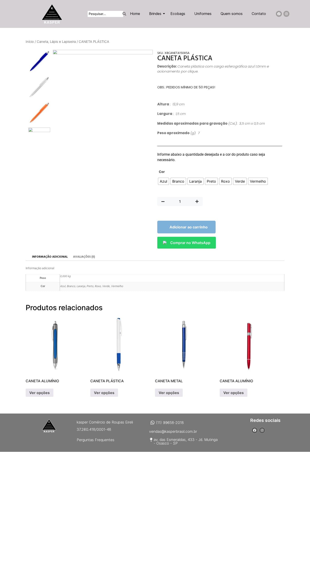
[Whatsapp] (152, 422)
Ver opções (39, 392)
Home (135, 13)
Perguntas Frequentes (95, 440)
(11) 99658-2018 (170, 422)
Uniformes (203, 13)
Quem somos (232, 13)
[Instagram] (286, 14)
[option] (39, 61)
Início (30, 42)
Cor (162, 171)
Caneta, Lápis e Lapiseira (56, 42)
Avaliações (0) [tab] (84, 256)
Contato (259, 13)
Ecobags (177, 13)
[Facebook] (279, 14)
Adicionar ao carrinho (189, 227)
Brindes (155, 13)
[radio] (163, 181)
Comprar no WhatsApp (190, 242)
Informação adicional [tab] (50, 256)
